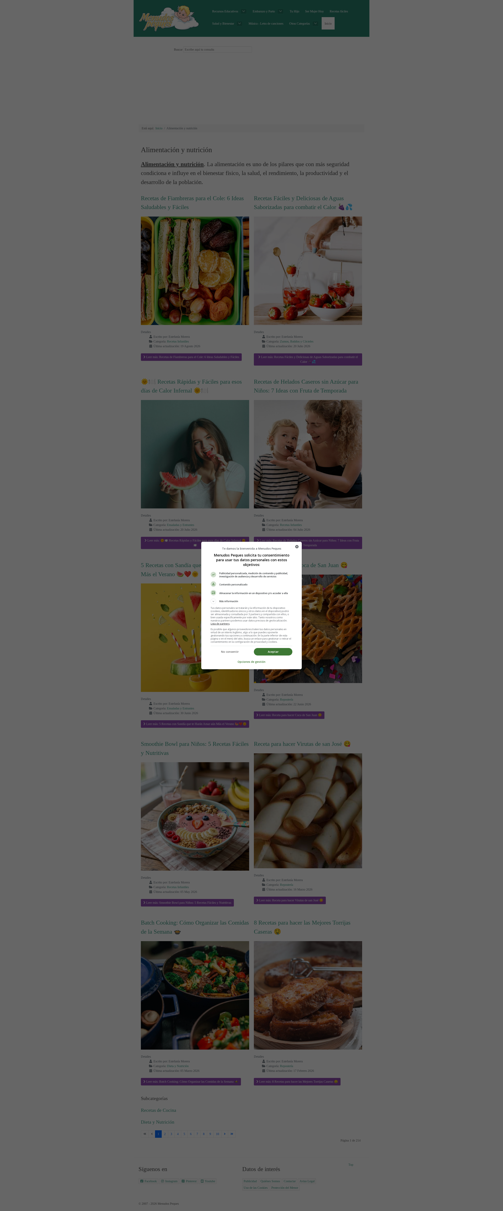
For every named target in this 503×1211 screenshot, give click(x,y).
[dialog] (251, 605)
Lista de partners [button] (220, 623)
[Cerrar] (297, 547)
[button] (251, 601)
